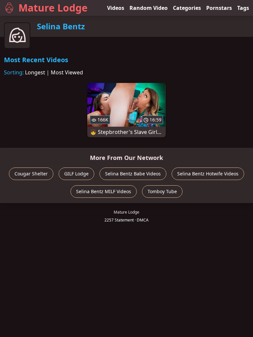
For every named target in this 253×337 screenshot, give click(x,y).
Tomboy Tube (162, 191)
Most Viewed (67, 72)
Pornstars (219, 8)
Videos (115, 8)
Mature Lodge (53, 7)
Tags (243, 8)
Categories (187, 8)
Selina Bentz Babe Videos (133, 173)
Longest (35, 72)
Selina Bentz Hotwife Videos (208, 173)
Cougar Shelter (31, 173)
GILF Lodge (76, 173)
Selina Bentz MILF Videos (103, 191)
